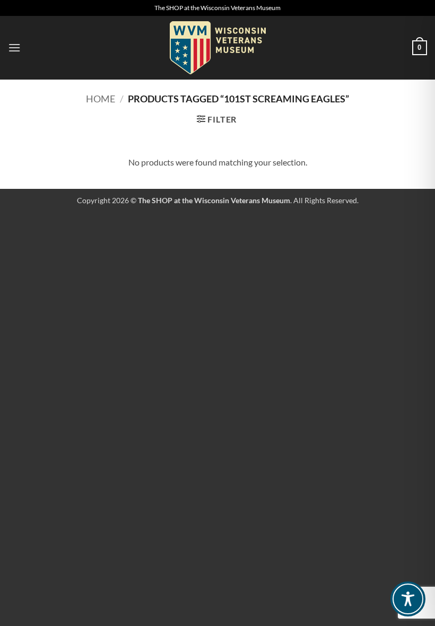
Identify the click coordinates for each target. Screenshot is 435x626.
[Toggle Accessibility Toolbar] (408, 598)
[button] (14, 47)
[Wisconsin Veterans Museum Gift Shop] (217, 47)
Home (100, 99)
